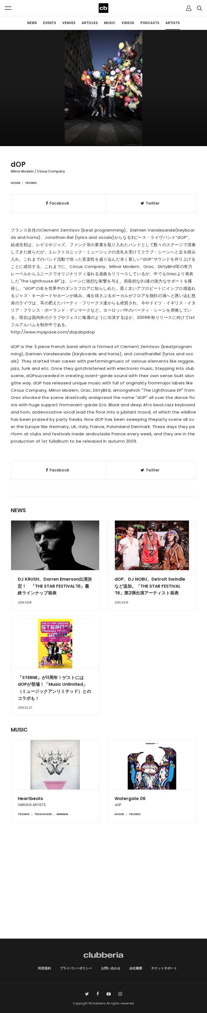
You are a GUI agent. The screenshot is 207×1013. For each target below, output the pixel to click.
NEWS (32, 22)
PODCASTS (149, 22)
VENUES (68, 22)
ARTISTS (172, 22)
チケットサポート (164, 968)
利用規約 (44, 968)
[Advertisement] (103, 893)
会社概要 (135, 968)
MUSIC (109, 22)
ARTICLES (90, 22)
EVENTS (49, 22)
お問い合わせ (110, 968)
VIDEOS (128, 22)
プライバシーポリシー (76, 968)
